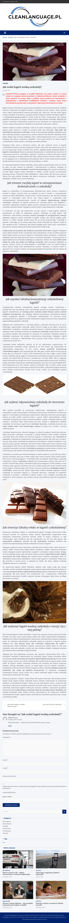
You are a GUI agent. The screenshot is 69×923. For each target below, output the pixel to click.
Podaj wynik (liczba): (9, 792)
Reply (10, 726)
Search (64, 812)
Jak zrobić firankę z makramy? (52, 704)
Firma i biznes (7, 824)
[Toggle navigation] (5, 32)
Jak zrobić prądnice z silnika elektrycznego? (16, 705)
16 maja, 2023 (6, 90)
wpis (4, 842)
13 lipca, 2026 (39, 877)
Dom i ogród (7, 821)
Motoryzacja (7, 828)
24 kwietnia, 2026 (7, 907)
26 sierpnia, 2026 (7, 877)
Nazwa (5, 760)
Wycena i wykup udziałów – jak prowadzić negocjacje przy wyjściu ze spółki (18, 904)
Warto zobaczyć (9, 848)
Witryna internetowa (9, 776)
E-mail (5, 768)
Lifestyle (5, 826)
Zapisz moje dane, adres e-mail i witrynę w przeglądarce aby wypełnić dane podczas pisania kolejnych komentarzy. (34, 787)
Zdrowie (5, 83)
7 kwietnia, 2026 (40, 907)
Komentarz (7, 737)
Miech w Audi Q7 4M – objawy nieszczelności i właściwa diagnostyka (16, 873)
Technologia (7, 831)
